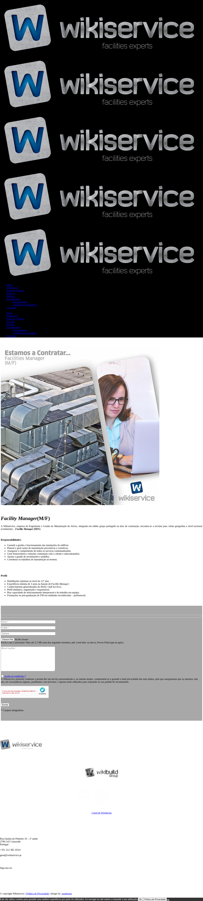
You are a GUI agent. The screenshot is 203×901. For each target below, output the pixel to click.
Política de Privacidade (155, 899)
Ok (140, 899)
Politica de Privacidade (37, 893)
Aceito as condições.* (15, 676)
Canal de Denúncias (102, 812)
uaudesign (67, 893)
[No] (168, 900)
